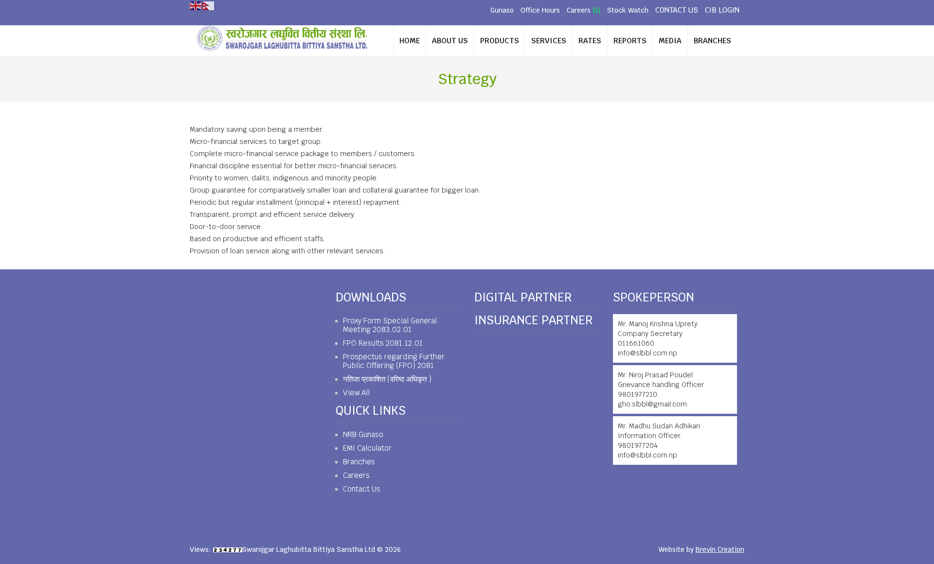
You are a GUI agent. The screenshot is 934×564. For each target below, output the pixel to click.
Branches (712, 40)
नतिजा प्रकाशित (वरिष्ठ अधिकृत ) (387, 379)
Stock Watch (627, 10)
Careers (579, 10)
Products (499, 40)
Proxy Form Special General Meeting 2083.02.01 (390, 325)
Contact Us (676, 10)
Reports (630, 40)
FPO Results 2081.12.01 (383, 343)
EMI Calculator (367, 448)
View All (356, 392)
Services (548, 40)
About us (450, 40)
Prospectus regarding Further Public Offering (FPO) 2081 (394, 361)
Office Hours (540, 10)
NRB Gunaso (363, 434)
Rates (589, 40)
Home (409, 40)
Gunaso (502, 10)
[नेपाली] (208, 5)
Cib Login (722, 10)
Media (670, 40)
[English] (196, 5)
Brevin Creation (720, 549)
